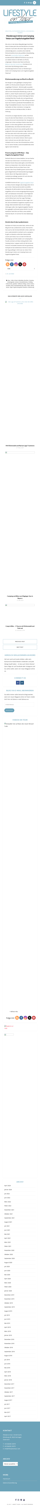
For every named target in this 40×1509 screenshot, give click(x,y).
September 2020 (9, 1258)
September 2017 (9, 1396)
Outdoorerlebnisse (19, 31)
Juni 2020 (7, 1270)
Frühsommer (9, 284)
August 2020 (8, 1262)
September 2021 (9, 1218)
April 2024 (7, 1185)
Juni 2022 (7, 1198)
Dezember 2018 (9, 1339)
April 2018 (7, 1372)
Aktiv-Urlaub (14, 280)
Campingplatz (11, 282)
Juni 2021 (7, 1230)
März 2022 (7, 1202)
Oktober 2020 (8, 1254)
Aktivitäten (21, 280)
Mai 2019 (7, 1323)
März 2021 (7, 1242)
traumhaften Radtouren (17, 55)
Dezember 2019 (9, 1295)
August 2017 (8, 1400)
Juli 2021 (7, 1226)
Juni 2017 (7, 1408)
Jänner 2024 (8, 1189)
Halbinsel (20, 284)
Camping (31, 280)
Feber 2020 (7, 1287)
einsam (17, 282)
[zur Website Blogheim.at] (20, 1027)
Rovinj (32, 285)
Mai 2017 (7, 1412)
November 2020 (9, 1250)
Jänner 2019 (8, 1335)
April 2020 (7, 1279)
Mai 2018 (7, 1368)
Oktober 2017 (8, 1392)
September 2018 (9, 1351)
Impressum (6, 1479)
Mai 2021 (7, 1234)
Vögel (11, 287)
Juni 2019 (7, 1319)
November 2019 (9, 1299)
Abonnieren (9, 710)
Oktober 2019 (8, 1303)
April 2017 (7, 1416)
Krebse (32, 284)
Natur (28, 285)
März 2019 (7, 1331)
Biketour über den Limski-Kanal (14, 64)
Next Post (20, 647)
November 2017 (9, 1388)
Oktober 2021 (8, 1214)
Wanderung (31, 287)
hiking (24, 284)
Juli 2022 (7, 1194)
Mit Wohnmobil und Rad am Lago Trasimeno (20, 445)
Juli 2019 (7, 1315)
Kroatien (8, 31)
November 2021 (9, 1210)
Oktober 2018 (8, 1347)
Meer (25, 285)
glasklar (15, 284)
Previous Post (20, 641)
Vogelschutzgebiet (17, 287)
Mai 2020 (7, 1275)
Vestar (7, 287)
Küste (12, 285)
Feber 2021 (7, 1246)
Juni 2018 (7, 1364)
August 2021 (8, 1222)
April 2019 (7, 1327)
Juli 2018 (7, 1360)
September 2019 (9, 1307)
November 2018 (9, 1343)
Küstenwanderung (18, 285)
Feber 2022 (7, 1206)
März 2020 (7, 1283)
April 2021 (7, 1238)
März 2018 (7, 1376)
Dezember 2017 (9, 1384)
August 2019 (8, 1311)
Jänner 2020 (8, 1291)
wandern (25, 287)
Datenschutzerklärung (10, 1483)
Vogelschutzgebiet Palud (26, 182)
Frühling (30, 282)
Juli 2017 (7, 1404)
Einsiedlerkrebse (23, 282)
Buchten (26, 280)
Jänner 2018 (8, 1380)
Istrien (28, 284)
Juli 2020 (7, 1266)
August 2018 (8, 1355)
